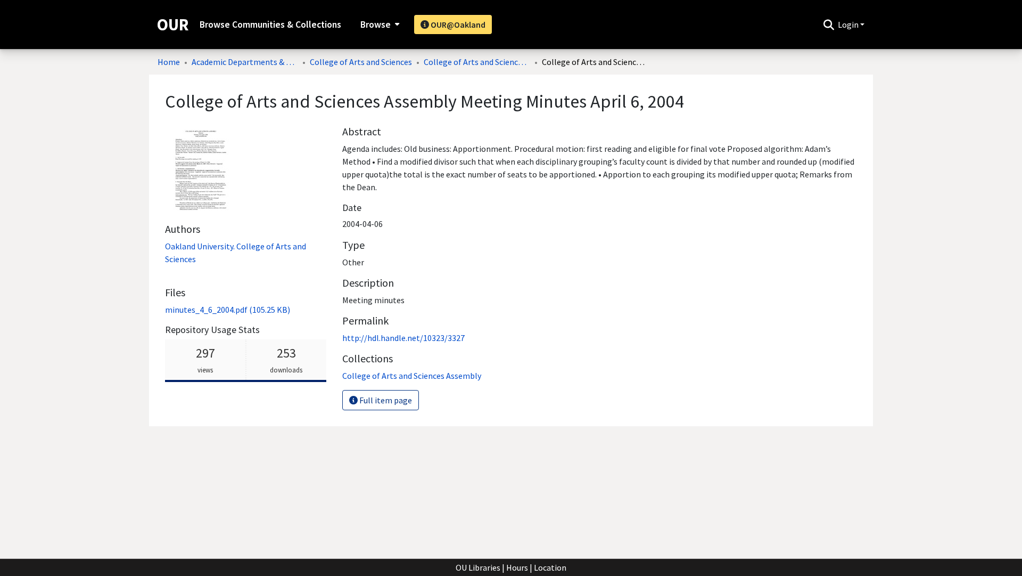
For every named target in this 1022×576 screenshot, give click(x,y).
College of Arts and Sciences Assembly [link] (477, 61)
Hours (517, 567)
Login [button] (849, 24)
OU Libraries (478, 567)
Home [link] (169, 61)
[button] (828, 24)
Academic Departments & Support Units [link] (245, 61)
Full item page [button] (385, 400)
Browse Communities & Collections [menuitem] (270, 24)
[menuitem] (379, 24)
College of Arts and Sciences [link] (361, 61)
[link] (227, 309)
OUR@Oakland (457, 24)
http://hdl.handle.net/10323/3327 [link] (403, 337)
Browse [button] (375, 24)
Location (550, 567)
